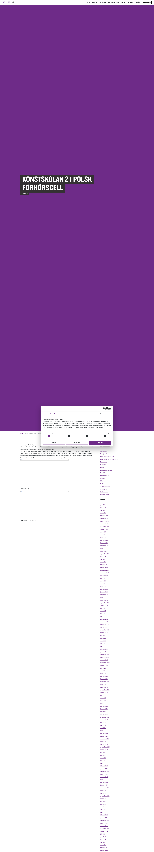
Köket (102, 467)
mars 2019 (103, 703)
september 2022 (104, 603)
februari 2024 (104, 564)
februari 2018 (104, 733)
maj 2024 (103, 556)
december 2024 (104, 545)
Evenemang (103, 462)
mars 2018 (103, 730)
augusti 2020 (104, 665)
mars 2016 (103, 779)
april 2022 (103, 613)
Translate (148, 2)
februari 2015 (104, 815)
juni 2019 (103, 695)
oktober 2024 (104, 551)
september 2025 (104, 526)
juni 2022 (103, 608)
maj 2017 (103, 758)
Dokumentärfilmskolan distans (109, 459)
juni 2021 (103, 638)
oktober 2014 (104, 826)
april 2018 (103, 728)
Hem (88, 2)
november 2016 (104, 774)
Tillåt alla (100, 442)
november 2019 (104, 684)
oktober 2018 (104, 714)
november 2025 (104, 521)
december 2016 (104, 771)
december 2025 (104, 518)
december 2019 (104, 681)
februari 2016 (104, 782)
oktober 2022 (104, 600)
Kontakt (131, 2)
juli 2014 (102, 834)
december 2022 (104, 594)
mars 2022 (103, 616)
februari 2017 (104, 766)
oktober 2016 (104, 777)
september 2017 (104, 747)
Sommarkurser (104, 494)
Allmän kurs (103, 451)
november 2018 (104, 711)
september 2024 (104, 554)
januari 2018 (104, 736)
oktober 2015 (104, 793)
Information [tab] (77, 413)
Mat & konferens (113, 2)
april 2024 (103, 559)
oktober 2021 (104, 627)
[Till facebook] (4, 2)
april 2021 (103, 643)
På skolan (103, 481)
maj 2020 (103, 668)
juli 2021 (102, 635)
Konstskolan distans (106, 470)
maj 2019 (103, 698)
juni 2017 (103, 755)
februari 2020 (104, 676)
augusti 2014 (104, 831)
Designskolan (104, 454)
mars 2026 (103, 513)
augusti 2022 (104, 605)
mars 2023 (103, 586)
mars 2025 (103, 537)
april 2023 (103, 584)
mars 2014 (103, 845)
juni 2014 (103, 837)
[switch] (68, 436)
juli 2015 (102, 801)
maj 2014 (103, 839)
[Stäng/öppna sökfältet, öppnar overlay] (13, 2)
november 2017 (104, 741)
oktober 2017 (104, 744)
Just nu (123, 2)
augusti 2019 (104, 692)
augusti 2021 (104, 632)
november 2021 (104, 624)
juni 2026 (103, 505)
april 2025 (103, 535)
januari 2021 (104, 652)
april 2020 (103, 671)
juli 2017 (102, 752)
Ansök (138, 2)
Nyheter (102, 478)
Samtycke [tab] (53, 413)
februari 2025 (104, 540)
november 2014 (104, 823)
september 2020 (104, 662)
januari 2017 (104, 769)
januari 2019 (104, 709)
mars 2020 (103, 673)
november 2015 (104, 790)
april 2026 (103, 510)
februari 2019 (104, 706)
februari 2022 (104, 619)
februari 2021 (104, 649)
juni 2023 (103, 578)
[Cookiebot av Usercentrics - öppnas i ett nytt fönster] (104, 408)
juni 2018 (103, 722)
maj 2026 (103, 507)
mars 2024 (103, 562)
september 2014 (104, 828)
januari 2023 (104, 592)
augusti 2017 (104, 749)
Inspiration (103, 464)
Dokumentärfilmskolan (107, 456)
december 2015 (104, 788)
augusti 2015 (104, 798)
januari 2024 (104, 567)
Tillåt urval (77, 442)
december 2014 (104, 820)
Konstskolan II (104, 475)
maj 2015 (103, 807)
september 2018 (104, 717)
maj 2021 (103, 641)
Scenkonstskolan (105, 486)
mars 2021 (103, 646)
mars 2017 (103, 763)
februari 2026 (104, 515)
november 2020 (104, 657)
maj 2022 (103, 611)
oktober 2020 (104, 660)
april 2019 (103, 700)
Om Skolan (102, 2)
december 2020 (104, 654)
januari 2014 (104, 850)
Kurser (94, 2)
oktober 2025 (104, 524)
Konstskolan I (104, 473)
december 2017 (104, 739)
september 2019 (104, 690)
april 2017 (103, 760)
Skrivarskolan (104, 492)
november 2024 (104, 548)
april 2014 (103, 842)
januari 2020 (104, 679)
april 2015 (103, 809)
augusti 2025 (104, 529)
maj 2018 (103, 725)
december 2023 (104, 570)
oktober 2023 (104, 575)
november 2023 (104, 573)
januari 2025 (104, 543)
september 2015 (104, 796)
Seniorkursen (104, 489)
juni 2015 (103, 804)
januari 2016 (104, 785)
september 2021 (104, 630)
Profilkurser (103, 484)
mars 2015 (103, 812)
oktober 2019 (104, 687)
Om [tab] (101, 413)
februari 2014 (104, 847)
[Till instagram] (9, 2)
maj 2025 (103, 532)
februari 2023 (104, 589)
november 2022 (104, 597)
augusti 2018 (104, 720)
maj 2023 (103, 581)
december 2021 (104, 622)
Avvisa (54, 442)
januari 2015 (104, 818)
